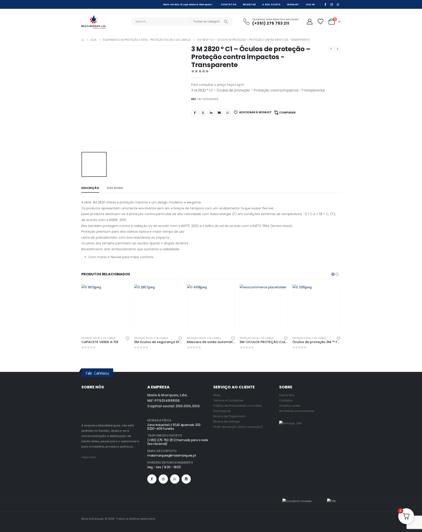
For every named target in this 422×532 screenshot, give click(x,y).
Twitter (202, 112)
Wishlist (293, 4)
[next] (338, 49)
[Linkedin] (186, 479)
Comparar (287, 112)
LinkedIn (211, 112)
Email (219, 112)
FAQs (216, 395)
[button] (333, 274)
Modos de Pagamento (229, 416)
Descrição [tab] (90, 188)
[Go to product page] (105, 309)
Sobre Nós (286, 395)
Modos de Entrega (226, 421)
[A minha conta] (309, 21)
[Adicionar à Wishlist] (127, 338)
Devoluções (222, 411)
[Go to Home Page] (82, 39)
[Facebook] (325, 4)
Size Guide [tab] (115, 188)
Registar (249, 4)
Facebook (194, 112)
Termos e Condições (228, 400)
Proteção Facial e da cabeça (98, 338)
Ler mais (122, 292)
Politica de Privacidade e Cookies (237, 406)
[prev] (331, 49)
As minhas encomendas (296, 411)
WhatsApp (227, 112)
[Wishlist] (320, 21)
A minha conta (289, 406)
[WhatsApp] (338, 4)
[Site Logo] (93, 22)
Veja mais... (89, 457)
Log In (310, 4)
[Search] (226, 21)
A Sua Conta (271, 4)
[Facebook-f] (151, 479)
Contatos (228, 4)
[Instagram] (332, 4)
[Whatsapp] (174, 479)
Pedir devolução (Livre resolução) (237, 427)
